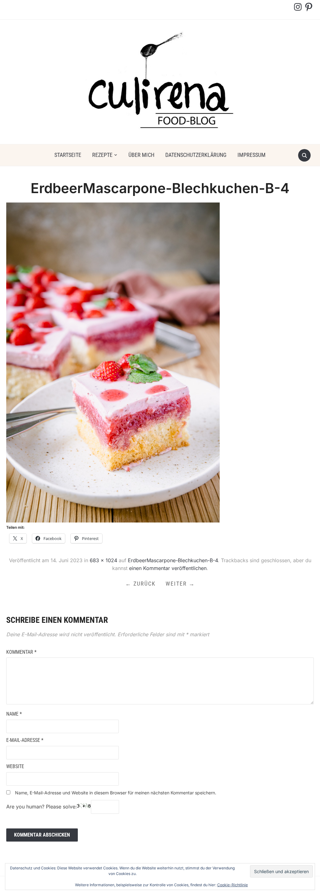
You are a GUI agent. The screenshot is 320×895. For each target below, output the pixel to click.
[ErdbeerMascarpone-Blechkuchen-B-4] (113, 362)
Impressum (252, 155)
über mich (141, 155)
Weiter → (180, 583)
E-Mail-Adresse (24, 740)
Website (15, 766)
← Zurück (140, 583)
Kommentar (21, 652)
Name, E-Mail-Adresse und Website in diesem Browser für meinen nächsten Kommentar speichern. (115, 792)
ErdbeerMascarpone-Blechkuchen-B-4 (173, 560)
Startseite (67, 155)
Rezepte (102, 155)
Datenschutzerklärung (196, 155)
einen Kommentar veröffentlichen (168, 568)
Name (14, 714)
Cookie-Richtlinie (232, 884)
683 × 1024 (103, 560)
